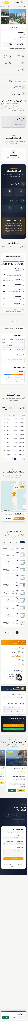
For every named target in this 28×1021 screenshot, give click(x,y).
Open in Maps (8, 518)
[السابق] (18, 459)
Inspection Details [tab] (8, 328)
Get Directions (18, 518)
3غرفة (4, 542)
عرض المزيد (23, 113)
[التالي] (3, 459)
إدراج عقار (6, 2)
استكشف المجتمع (19, 124)
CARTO (22, 510)
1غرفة (16, 542)
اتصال (12, 1018)
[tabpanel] (13, 358)
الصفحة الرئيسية (21, 6)
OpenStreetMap (17, 510)
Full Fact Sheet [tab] (19, 328)
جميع (22, 542)
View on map (8, 349)
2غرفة (10, 542)
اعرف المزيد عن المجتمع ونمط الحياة (17, 48)
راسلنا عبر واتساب (18, 821)
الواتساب (11, 790)
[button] (14, 494)
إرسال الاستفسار (12, 859)
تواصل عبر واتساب (13, 729)
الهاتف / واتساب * (19, 841)
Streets (21, 487)
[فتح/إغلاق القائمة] (2, 2)
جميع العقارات (12, 6)
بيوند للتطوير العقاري (17, 40)
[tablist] (13, 330)
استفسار (20, 790)
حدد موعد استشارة (13, 725)
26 (6, 459)
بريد (21, 1018)
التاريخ (23, 415)
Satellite (16, 487)
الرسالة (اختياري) (20, 847)
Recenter (5, 510)
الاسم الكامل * (20, 835)
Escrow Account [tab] (13, 332)
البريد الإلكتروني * (9, 841)
